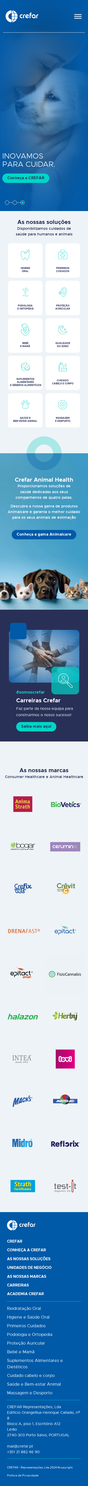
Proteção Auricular (26, 1343)
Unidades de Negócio (29, 1268)
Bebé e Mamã (20, 1351)
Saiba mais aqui (36, 726)
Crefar (14, 1241)
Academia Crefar (25, 1294)
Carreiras (18, 1285)
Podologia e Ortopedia (29, 1334)
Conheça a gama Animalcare (44, 534)
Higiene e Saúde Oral (28, 1317)
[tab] (7, 202)
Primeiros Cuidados (26, 1325)
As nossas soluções (28, 1259)
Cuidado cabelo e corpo (31, 1375)
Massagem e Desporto (29, 1392)
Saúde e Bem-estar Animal (34, 1384)
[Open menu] (78, 16)
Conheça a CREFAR (25, 178)
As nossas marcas (26, 1276)
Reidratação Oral (24, 1308)
